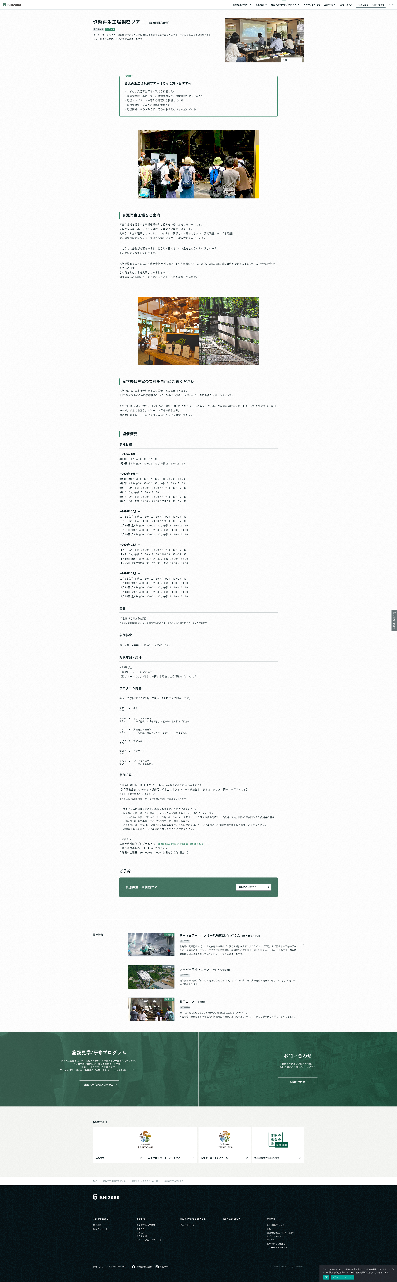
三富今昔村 (141, 1236)
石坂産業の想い (101, 1219)
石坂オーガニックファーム (149, 1240)
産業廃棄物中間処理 (145, 1225)
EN (393, 4)
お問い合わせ (378, 5)
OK (326, 1277)
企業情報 (271, 1219)
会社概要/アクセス (275, 1225)
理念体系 (97, 1225)
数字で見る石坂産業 (276, 1244)
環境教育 (140, 1233)
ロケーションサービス (277, 1248)
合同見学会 (98, 29)
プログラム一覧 (187, 1225)
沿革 (269, 1229)
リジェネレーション (276, 1236)
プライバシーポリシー (116, 1267)
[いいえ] (393, 1269)
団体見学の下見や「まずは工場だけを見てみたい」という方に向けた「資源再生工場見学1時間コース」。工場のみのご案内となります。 (237, 982)
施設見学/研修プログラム (193, 1219)
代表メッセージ (100, 1229)
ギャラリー (272, 1240)
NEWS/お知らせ (231, 1219)
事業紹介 (140, 1219)
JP (390, 4)
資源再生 (140, 1229)
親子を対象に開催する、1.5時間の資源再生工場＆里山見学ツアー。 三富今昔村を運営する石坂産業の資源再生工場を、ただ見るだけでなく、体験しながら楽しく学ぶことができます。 (238, 1015)
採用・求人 (98, 1267)
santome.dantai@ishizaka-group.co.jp (180, 843)
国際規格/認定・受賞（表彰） (281, 1233)
